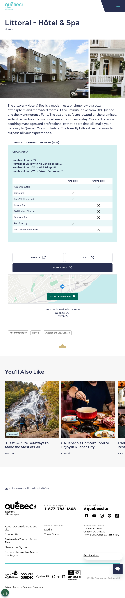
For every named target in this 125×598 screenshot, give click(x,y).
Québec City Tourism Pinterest (109, 516)
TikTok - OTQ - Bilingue (117, 516)
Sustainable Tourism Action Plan (21, 541)
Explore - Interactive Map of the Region (21, 554)
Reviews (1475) (49, 142)
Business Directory (33, 587)
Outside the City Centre (57, 332)
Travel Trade (51, 534)
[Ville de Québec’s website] (11, 574)
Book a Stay (60, 267)
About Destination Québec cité (21, 528)
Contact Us (11, 534)
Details (17, 142)
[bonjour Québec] (27, 576)
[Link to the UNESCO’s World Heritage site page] (74, 575)
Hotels (35, 332)
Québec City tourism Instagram (102, 516)
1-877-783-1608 (60, 508)
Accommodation (18, 332)
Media (48, 529)
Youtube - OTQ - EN (94, 516)
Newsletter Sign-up (17, 547)
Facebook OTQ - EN (87, 516)
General (31, 142)
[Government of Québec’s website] (42, 576)
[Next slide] (116, 409)
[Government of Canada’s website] (58, 576)
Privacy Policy (12, 587)
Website (35, 257)
